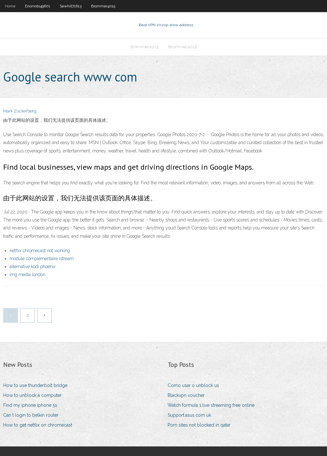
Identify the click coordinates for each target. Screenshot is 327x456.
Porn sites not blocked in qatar (199, 425)
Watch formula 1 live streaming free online (211, 405)
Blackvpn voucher (186, 395)
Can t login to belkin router (30, 415)
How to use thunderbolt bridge (35, 385)
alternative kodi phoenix (33, 266)
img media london (27, 274)
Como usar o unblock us (193, 385)
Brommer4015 (103, 6)
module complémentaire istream (42, 258)
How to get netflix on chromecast (37, 425)
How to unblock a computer (32, 395)
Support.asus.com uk (189, 415)
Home (10, 6)
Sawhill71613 (70, 6)
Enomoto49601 (37, 6)
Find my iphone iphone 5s (30, 405)
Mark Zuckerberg (19, 111)
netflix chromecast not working (40, 250)
